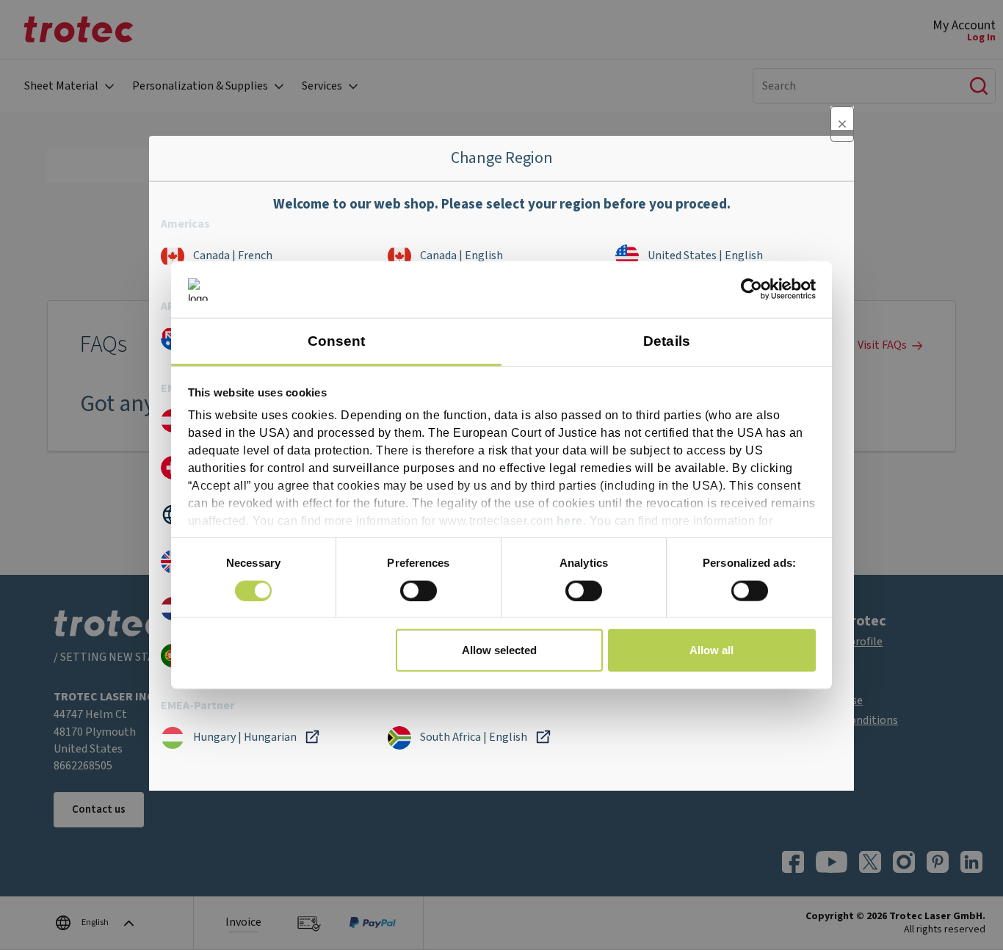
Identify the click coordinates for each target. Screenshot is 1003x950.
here (570, 521)
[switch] (418, 590)
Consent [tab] (337, 341)
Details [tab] (666, 341)
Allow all (711, 650)
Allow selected (499, 650)
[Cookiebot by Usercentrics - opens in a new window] (751, 289)
